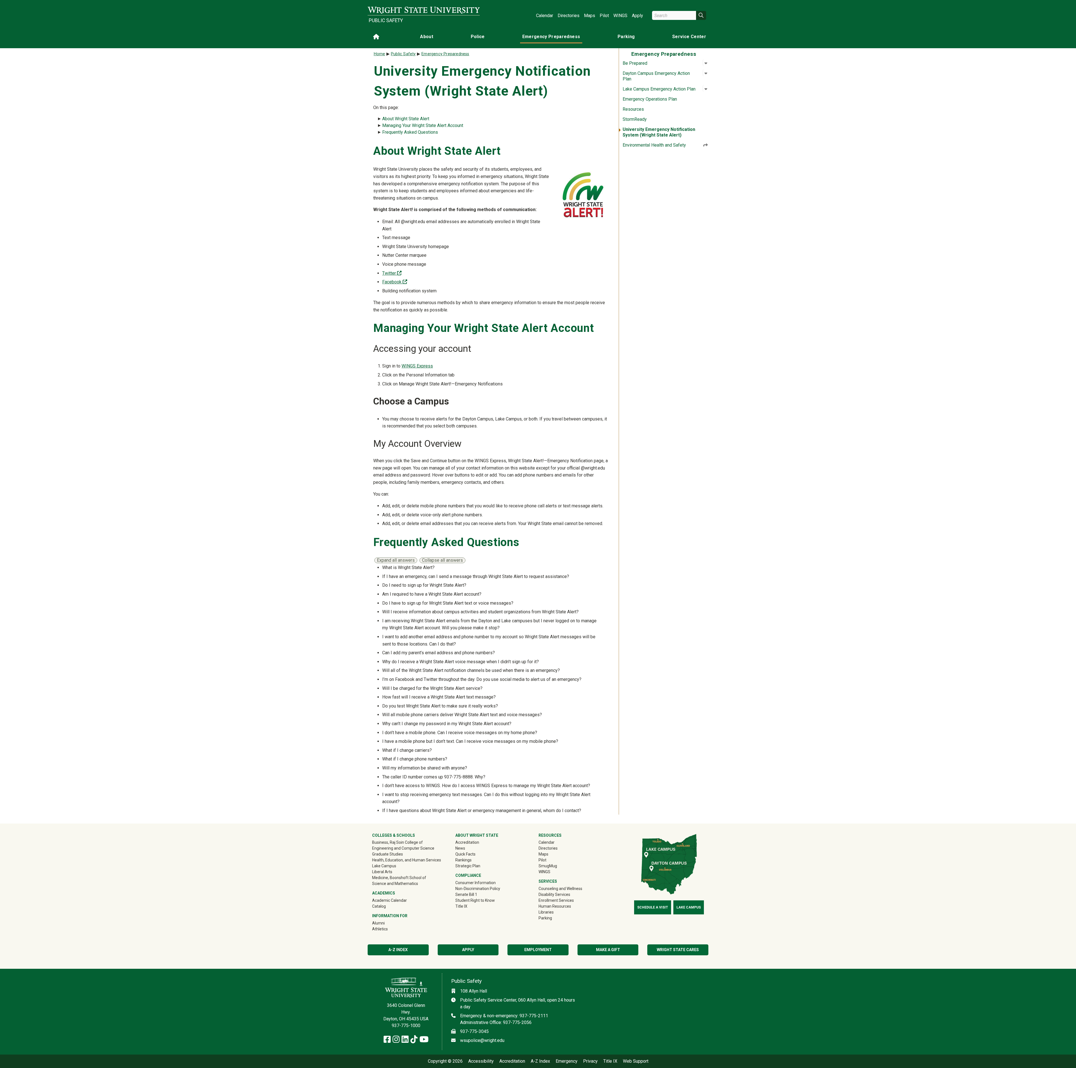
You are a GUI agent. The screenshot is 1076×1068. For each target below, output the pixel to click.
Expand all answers (396, 560)
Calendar (544, 15)
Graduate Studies (387, 854)
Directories (568, 15)
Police (478, 36)
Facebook (394, 282)
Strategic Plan (467, 866)
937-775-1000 (406, 1025)
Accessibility (481, 1061)
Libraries (546, 912)
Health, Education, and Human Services (406, 860)
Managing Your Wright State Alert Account (422, 125)
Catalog (379, 906)
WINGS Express (417, 366)
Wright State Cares (678, 949)
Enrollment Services (556, 900)
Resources (633, 109)
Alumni (386, 923)
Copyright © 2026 (445, 1061)
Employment (538, 949)
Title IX (461, 906)
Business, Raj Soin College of (397, 842)
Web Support (635, 1061)
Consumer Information (475, 882)
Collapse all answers (442, 560)
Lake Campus (384, 866)
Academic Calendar (389, 900)
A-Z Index (398, 949)
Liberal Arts (382, 872)
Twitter (392, 273)
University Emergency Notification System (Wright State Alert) (659, 132)
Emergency (567, 1061)
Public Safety (386, 20)
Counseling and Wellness (560, 888)
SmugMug (556, 865)
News (460, 848)
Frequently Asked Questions (410, 132)
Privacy (590, 1061)
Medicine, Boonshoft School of (399, 877)
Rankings (463, 860)
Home (379, 54)
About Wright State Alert (405, 118)
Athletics (388, 928)
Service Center (689, 36)
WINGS (620, 15)
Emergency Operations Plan (650, 99)
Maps (589, 15)
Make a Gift (608, 949)
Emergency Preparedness (551, 36)
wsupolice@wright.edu (482, 1040)
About (426, 36)
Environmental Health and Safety (654, 145)
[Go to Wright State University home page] (424, 10)
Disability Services (554, 894)
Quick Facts (465, 854)
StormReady (635, 119)
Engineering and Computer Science (403, 848)
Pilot (604, 15)
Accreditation (467, 842)
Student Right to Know (475, 900)
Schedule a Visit (652, 907)
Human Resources (555, 906)
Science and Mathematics (395, 883)
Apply (637, 15)
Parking (626, 36)
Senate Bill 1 (466, 894)
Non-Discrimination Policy (477, 888)
